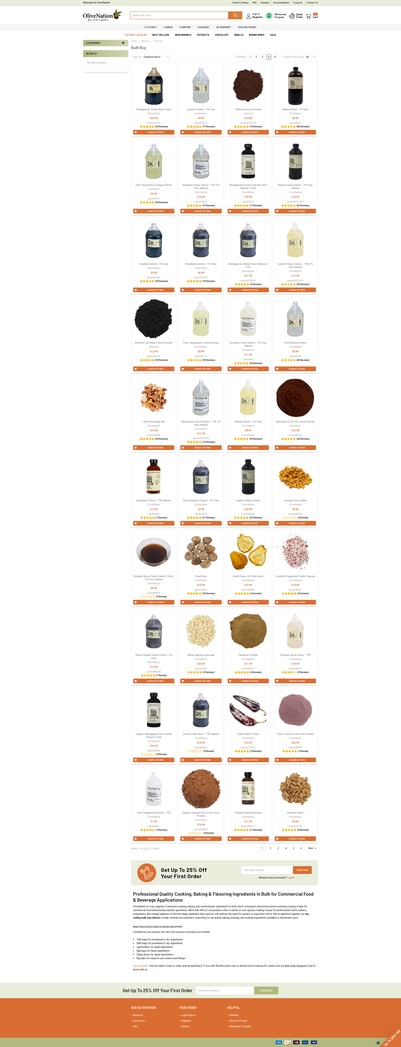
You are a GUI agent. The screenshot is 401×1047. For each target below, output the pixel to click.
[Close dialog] (257, 485)
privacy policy (153, 544)
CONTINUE (170, 526)
